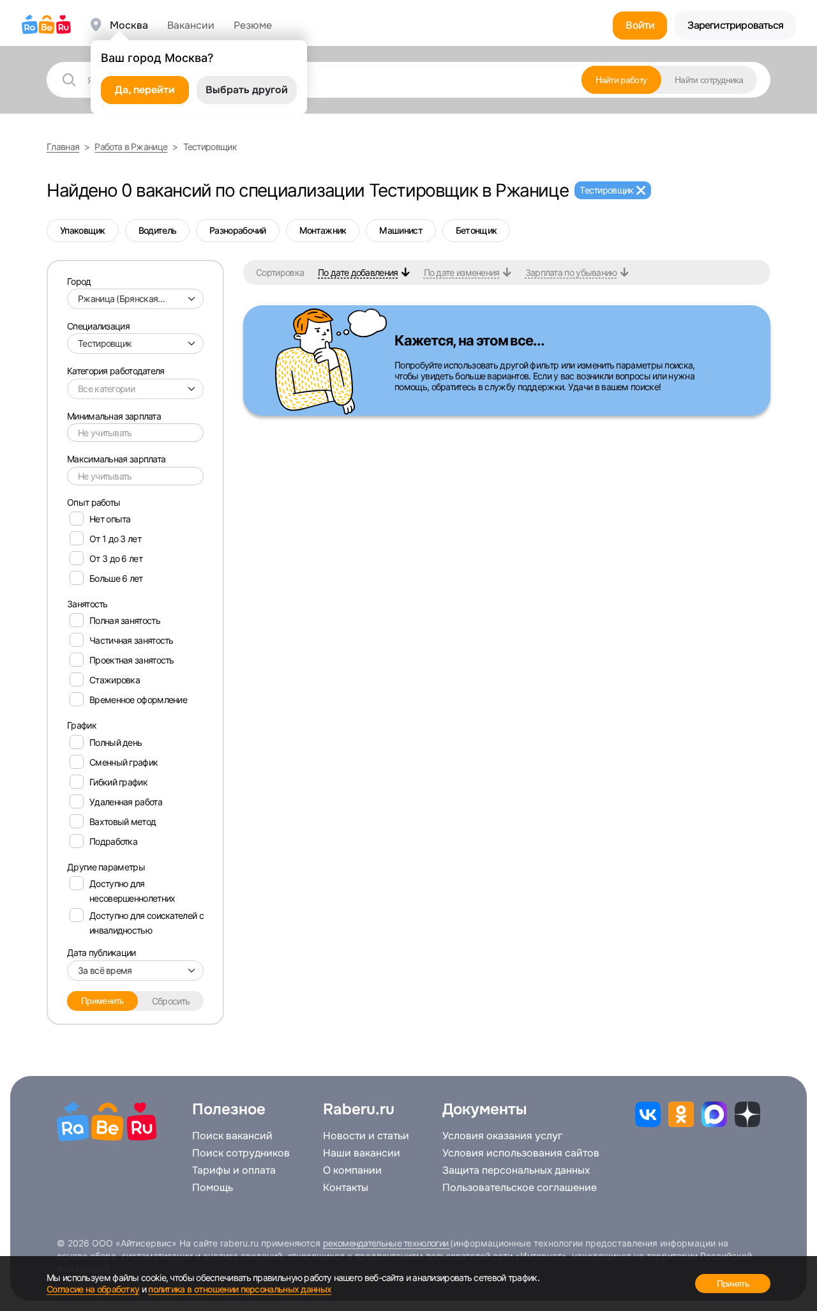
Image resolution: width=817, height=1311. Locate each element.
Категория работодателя (116, 370)
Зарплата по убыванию (571, 272)
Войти (640, 25)
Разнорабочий (237, 230)
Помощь (212, 1187)
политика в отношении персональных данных (239, 1289)
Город (79, 281)
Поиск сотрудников (241, 1153)
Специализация (98, 326)
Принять (733, 1283)
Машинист (400, 230)
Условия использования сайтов (520, 1153)
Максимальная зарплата (116, 458)
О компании (352, 1170)
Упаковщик (82, 230)
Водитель (157, 230)
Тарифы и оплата (234, 1170)
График (81, 725)
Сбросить (171, 1001)
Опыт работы (93, 502)
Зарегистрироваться (735, 25)
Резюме (253, 25)
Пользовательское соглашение (519, 1187)
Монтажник (323, 230)
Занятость (87, 603)
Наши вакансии (361, 1153)
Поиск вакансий (232, 1136)
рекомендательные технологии (386, 1243)
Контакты (345, 1187)
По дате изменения (462, 272)
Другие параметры (106, 866)
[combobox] (135, 299)
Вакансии (190, 25)
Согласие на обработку (93, 1289)
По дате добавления (358, 272)
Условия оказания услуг (502, 1136)
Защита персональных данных (516, 1170)
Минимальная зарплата (114, 416)
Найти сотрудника (709, 80)
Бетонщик (476, 230)
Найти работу (621, 80)
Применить (102, 1001)
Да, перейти (145, 89)
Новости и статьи (366, 1136)
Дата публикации (101, 952)
